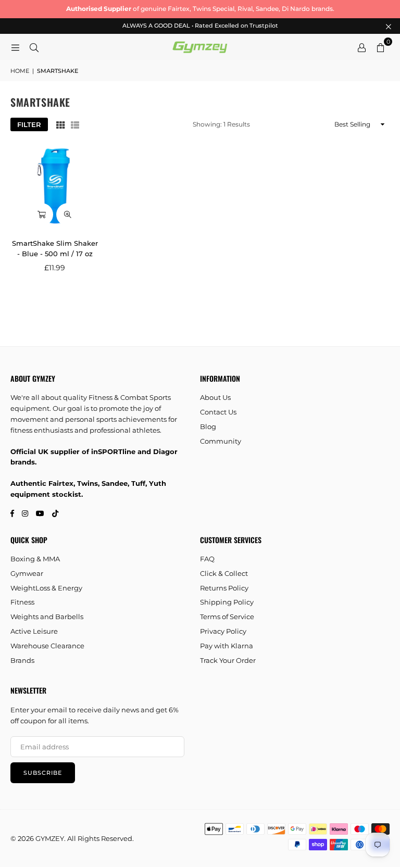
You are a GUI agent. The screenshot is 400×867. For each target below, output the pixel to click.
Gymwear (26, 573)
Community (220, 441)
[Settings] (361, 46)
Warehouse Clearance (47, 646)
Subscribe (42, 772)
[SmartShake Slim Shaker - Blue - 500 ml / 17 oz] (55, 186)
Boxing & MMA (35, 559)
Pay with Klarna (226, 646)
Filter (29, 124)
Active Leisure (34, 631)
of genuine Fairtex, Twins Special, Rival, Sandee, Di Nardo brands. (200, 8)
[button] (380, 46)
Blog (208, 426)
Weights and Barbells (46, 616)
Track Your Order (228, 660)
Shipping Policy (227, 602)
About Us (215, 397)
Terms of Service (227, 616)
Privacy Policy (223, 631)
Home (19, 70)
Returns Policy (224, 588)
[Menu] (15, 47)
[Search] (33, 47)
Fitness (22, 602)
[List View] (75, 124)
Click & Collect (224, 573)
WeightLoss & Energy (46, 588)
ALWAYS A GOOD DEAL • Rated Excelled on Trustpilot (200, 25)
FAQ (207, 559)
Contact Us (218, 412)
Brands (22, 660)
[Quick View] (67, 214)
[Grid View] (60, 124)
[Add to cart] (41, 214)
